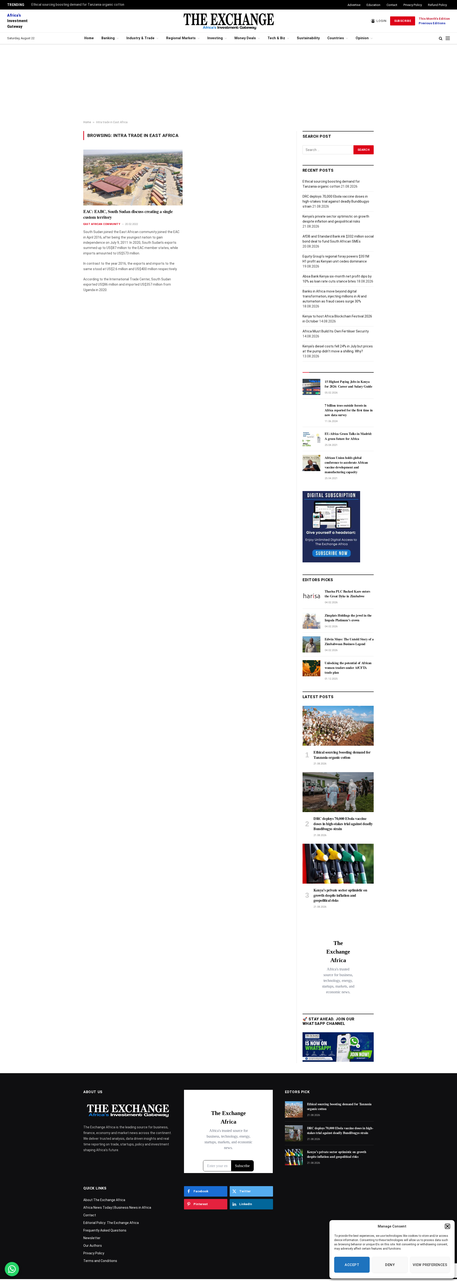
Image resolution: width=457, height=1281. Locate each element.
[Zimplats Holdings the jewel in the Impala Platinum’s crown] (311, 621)
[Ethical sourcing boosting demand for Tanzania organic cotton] (338, 726)
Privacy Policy (412, 5)
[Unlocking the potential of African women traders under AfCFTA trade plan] (311, 668)
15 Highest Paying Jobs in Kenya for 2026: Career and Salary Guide (348, 384)
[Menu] (448, 38)
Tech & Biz (276, 38)
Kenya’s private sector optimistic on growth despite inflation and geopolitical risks (340, 895)
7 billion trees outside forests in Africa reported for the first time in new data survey (349, 410)
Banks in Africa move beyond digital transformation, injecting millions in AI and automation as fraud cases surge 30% (335, 296)
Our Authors (92, 1245)
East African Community (101, 224)
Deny (390, 1265)
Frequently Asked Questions (104, 1230)
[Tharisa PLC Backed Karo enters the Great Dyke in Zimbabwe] (311, 597)
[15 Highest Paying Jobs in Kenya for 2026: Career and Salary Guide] (311, 387)
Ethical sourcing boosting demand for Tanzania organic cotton (77, 4)
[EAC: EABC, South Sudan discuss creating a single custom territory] (133, 177)
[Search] (440, 38)
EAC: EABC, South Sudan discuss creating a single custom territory (128, 214)
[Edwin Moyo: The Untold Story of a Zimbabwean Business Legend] (311, 644)
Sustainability (308, 38)
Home (89, 38)
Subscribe (402, 21)
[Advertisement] (228, 82)
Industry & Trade (140, 38)
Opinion (362, 38)
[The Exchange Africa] (228, 21)
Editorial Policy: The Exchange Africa (111, 1223)
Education (373, 5)
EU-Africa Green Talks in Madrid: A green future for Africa (348, 436)
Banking (108, 38)
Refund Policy (437, 5)
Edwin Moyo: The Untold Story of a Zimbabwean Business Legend (349, 641)
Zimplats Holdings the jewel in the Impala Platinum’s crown (348, 618)
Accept (352, 1265)
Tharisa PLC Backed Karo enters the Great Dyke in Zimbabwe (347, 594)
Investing (215, 38)
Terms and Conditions (100, 1261)
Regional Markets (181, 38)
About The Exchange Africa (104, 1200)
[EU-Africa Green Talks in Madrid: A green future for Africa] (311, 439)
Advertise (354, 5)
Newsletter (91, 1238)
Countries (335, 38)
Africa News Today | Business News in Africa (117, 1207)
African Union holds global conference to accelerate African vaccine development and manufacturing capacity (346, 464)
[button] (447, 1226)
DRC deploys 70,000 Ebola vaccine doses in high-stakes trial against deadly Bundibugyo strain (336, 201)
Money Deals (245, 38)
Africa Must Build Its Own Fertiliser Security (336, 331)
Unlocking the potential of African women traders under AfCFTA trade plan (348, 668)
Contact (392, 5)
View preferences (430, 1265)
